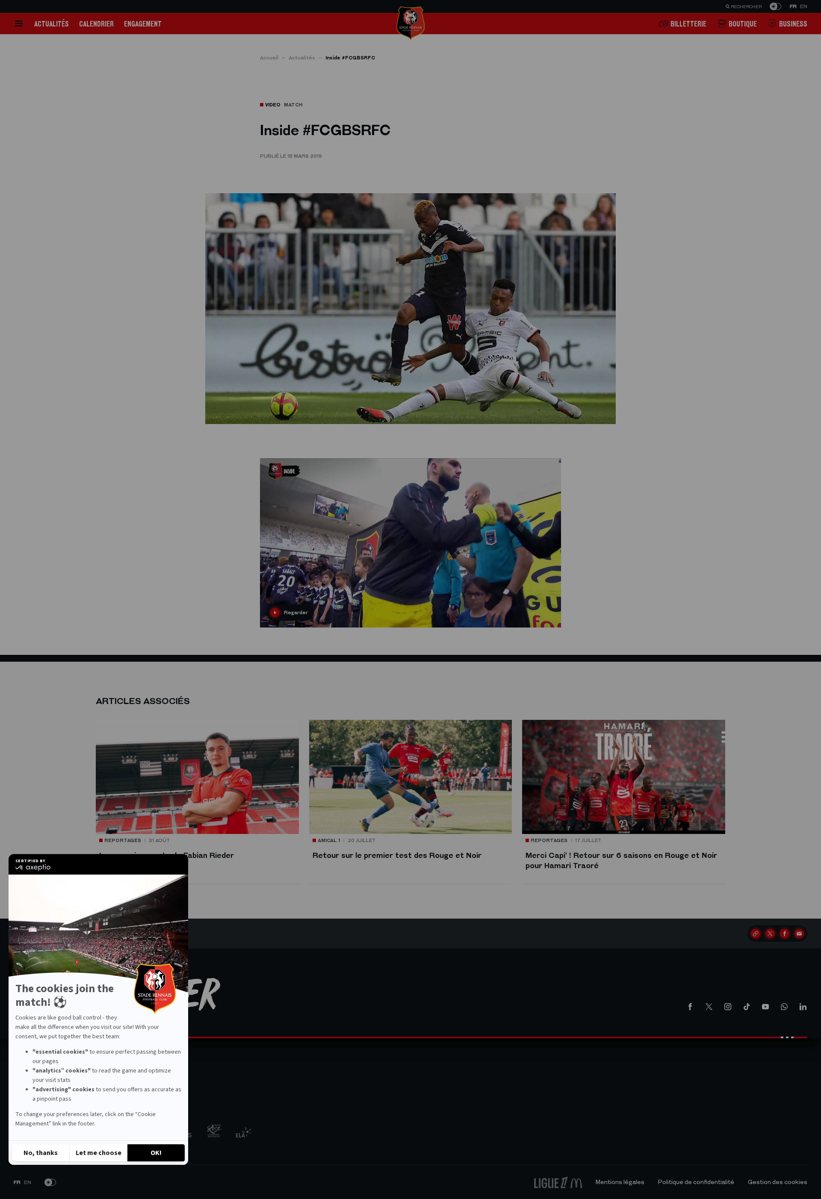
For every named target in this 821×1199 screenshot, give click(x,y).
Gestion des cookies (777, 1182)
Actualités (51, 23)
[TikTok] (746, 1006)
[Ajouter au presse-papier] (755, 933)
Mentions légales (620, 1182)
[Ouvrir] (19, 23)
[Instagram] (728, 1006)
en (803, 6)
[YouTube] (765, 1006)
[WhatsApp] (784, 1006)
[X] (770, 933)
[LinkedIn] (803, 1006)
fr (793, 6)
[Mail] (799, 933)
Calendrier (96, 23)
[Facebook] (784, 933)
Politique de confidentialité (696, 1182)
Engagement (143, 23)
